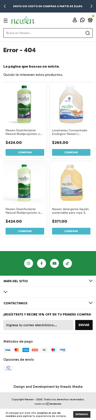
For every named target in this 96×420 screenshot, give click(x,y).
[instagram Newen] (28, 263)
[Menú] (6, 20)
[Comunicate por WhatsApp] (82, 21)
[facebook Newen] (41, 263)
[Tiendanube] (48, 404)
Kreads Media (71, 386)
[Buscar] (87, 33)
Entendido (81, 414)
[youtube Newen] (54, 263)
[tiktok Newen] (67, 263)
